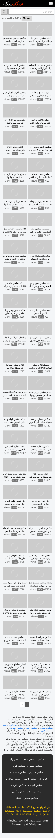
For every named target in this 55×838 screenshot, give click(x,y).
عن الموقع (45, 807)
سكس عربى (18, 765)
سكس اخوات (18, 785)
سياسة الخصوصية (32, 810)
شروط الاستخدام (29, 807)
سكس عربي (9, 725)
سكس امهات (16, 727)
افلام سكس (28, 759)
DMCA (10, 814)
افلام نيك (14, 759)
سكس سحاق (31, 798)
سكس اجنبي (31, 727)
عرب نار (43, 778)
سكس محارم (13, 778)
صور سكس (47, 730)
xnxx (18, 798)
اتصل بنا (37, 814)
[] (4, 12)
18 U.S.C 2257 (23, 814)
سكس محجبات (18, 772)
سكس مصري (46, 727)
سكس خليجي (36, 772)
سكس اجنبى (29, 778)
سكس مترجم (34, 791)
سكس (40, 759)
